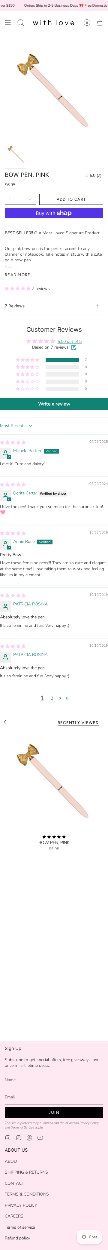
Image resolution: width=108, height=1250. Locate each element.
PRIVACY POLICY (21, 1205)
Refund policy (17, 1238)
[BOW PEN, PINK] (54, 780)
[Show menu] (8, 23)
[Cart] (99, 23)
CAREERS (14, 1216)
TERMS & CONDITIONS (27, 1194)
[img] (13, 442)
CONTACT (14, 1183)
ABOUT (12, 1161)
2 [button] (52, 698)
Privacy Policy (89, 1123)
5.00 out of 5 (70, 341)
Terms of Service (22, 1127)
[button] (20, 23)
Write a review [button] (54, 404)
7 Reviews (15, 305)
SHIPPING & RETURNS (26, 1172)
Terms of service (20, 1227)
